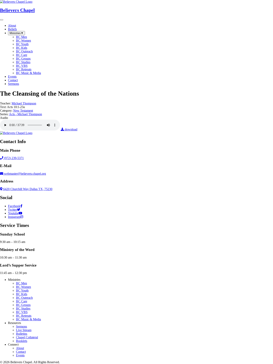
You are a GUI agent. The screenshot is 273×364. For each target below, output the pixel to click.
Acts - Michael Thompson (25, 114)
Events (20, 355)
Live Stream (23, 330)
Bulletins (21, 333)
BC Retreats (23, 315)
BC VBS (22, 312)
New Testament (23, 110)
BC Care (21, 301)
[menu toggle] (1, 19)
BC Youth (22, 290)
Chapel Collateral (27, 337)
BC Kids (21, 294)
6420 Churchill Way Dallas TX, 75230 (27, 189)
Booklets (21, 341)
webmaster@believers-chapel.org (25, 173)
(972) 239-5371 (13, 158)
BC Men (21, 283)
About (20, 348)
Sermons (21, 326)
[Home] (16, 133)
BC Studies (23, 308)
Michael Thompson (24, 103)
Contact (21, 351)
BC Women (23, 287)
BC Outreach (24, 297)
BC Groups (23, 305)
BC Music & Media (28, 319)
